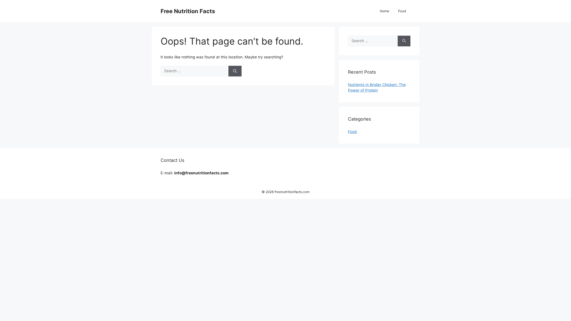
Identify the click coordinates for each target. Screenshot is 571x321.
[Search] (235, 71)
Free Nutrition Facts (188, 11)
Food (402, 11)
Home (384, 11)
